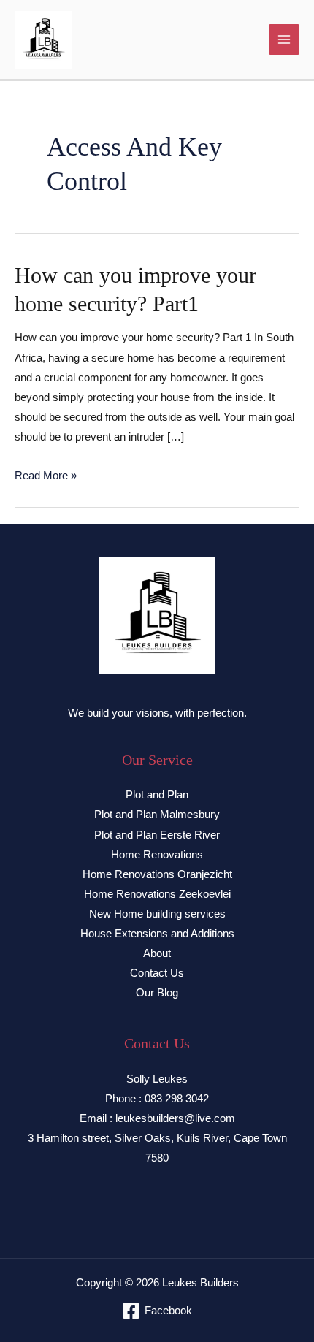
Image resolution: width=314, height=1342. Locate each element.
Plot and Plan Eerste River (157, 835)
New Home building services (157, 914)
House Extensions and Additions (157, 933)
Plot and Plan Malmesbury (157, 814)
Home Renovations (157, 855)
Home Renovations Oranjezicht (157, 874)
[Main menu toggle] (284, 39)
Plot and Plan (157, 795)
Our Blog (157, 993)
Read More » (46, 475)
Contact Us (157, 973)
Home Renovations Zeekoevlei (157, 894)
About (157, 953)
